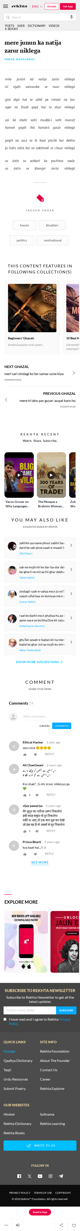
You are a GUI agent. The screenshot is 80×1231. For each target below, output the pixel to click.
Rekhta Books (14, 1133)
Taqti (7, 1070)
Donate (51, 6)
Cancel (45, 725)
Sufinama (47, 1114)
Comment (62, 725)
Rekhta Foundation (54, 1051)
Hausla (24, 225)
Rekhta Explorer (52, 1088)
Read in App (40, 1212)
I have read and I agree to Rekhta (39, 1021)
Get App (68, 6)
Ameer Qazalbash (19, 59)
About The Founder (55, 1060)
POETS (9, 26)
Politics (22, 240)
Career (45, 1079)
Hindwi (9, 1114)
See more (40, 862)
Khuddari (52, 225)
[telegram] (60, 1176)
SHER (21, 26)
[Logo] (19, 6)
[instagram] (50, 1176)
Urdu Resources (16, 1079)
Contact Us (48, 1070)
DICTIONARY (37, 26)
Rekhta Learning (52, 1123)
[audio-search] (71, 16)
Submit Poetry (15, 1088)
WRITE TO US (44, 1145)
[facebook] (19, 1176)
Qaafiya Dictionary (18, 1060)
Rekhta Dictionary (17, 1123)
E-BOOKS (11, 29)
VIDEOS (54, 26)
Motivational (53, 240)
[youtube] (40, 1176)
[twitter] (29, 1176)
